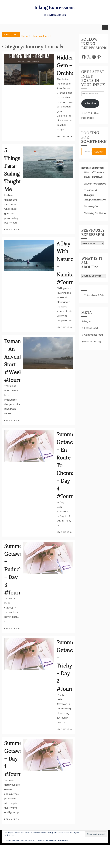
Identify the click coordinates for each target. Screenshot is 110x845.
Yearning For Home (95, 213)
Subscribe (90, 103)
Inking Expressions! (55, 7)
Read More (63, 136)
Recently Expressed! (92, 167)
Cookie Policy (62, 840)
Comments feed (93, 334)
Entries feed (91, 328)
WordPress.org (92, 341)
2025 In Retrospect (95, 183)
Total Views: (91, 295)
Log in (87, 321)
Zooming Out (91, 206)
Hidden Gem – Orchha (65, 65)
